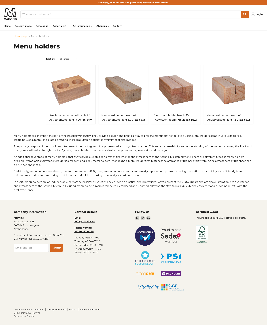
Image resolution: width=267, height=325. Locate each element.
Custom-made (23, 26)
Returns (73, 309)
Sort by (50, 59)
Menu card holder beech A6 (223, 115)
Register (56, 247)
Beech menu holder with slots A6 (69, 115)
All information (82, 26)
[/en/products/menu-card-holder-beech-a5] (176, 90)
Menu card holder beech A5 (171, 115)
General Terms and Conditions (29, 309)
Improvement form (90, 309)
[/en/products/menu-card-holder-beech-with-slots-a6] (71, 90)
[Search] (245, 14)
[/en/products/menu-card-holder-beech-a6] (228, 90)
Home (7, 26)
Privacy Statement (56, 309)
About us (101, 26)
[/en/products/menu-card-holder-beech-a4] (123, 90)
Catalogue (42, 26)
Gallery (117, 26)
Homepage (21, 36)
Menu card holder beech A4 (118, 115)
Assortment (60, 26)
